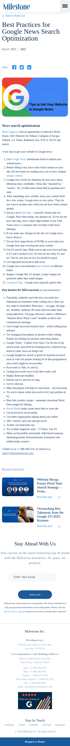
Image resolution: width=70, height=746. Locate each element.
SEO (23, 49)
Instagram (60, 725)
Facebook (9, 725)
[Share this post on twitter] (22, 67)
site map (26, 212)
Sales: (35, 668)
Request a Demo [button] (35, 741)
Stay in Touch (35, 720)
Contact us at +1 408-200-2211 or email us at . (26, 451)
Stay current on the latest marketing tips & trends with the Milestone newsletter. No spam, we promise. (35, 558)
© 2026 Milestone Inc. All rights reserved (35, 731)
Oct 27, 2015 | (14, 49)
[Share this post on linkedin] (29, 67)
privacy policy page (13, 611)
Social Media (13, 408)
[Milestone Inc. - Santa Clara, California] (17, 6)
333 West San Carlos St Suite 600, (35, 645)
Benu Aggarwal (10, 131)
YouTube (46, 725)
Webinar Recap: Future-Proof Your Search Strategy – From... (49, 485)
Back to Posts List (15, 15)
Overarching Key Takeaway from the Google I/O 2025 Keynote (50, 514)
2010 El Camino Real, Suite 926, (35, 658)
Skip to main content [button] (14, 2)
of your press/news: (31, 290)
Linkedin (33, 725)
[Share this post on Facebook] (14, 67)
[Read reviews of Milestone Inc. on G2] (35, 708)
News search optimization (21, 125)
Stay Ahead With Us (35, 543)
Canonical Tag (14, 282)
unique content (14, 175)
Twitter (21, 725)
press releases (43, 266)
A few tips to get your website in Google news (27, 151)
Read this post (44, 496)
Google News (18, 159)
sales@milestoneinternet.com (17, 453)
